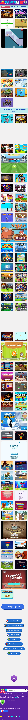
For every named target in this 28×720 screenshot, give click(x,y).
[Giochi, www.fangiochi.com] (9, 2)
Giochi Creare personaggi (14, 648)
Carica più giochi (12, 607)
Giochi (16, 697)
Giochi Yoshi (14, 639)
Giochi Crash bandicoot (14, 625)
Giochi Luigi (14, 653)
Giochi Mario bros (14, 621)
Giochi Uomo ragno (14, 644)
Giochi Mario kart (14, 630)
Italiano (5, 711)
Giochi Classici (14, 634)
